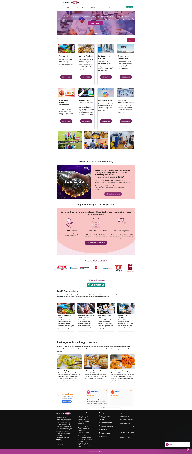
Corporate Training (81, 8)
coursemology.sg (105, 433)
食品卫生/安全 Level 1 (125, 416)
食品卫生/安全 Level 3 (125, 437)
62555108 (110, 426)
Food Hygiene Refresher (126, 419)
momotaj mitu (94, 391)
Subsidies (93, 8)
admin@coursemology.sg (107, 422)
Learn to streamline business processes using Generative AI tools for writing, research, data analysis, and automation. (126, 109)
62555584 (103, 426)
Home (62, 8)
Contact (102, 8)
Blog (110, 8)
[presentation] (55, 268)
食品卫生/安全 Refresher (126, 423)
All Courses (69, 8)
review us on (66, 401)
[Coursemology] (67, 2)
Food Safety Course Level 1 (127, 427)
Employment (119, 8)
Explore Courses (95, 23)
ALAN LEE (117, 391)
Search (131, 40)
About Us (60, 444)
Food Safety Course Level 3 (127, 433)
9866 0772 (104, 429)
